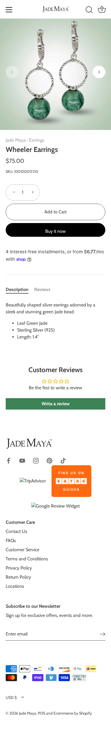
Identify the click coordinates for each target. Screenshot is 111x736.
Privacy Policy (19, 568)
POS (41, 713)
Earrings (36, 140)
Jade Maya (16, 140)
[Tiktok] (63, 460)
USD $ (11, 697)
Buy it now (55, 231)
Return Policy (18, 577)
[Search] (89, 10)
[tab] (20, 289)
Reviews (42, 289)
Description (17, 289)
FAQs (11, 540)
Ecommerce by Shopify (73, 713)
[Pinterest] (49, 460)
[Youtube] (22, 460)
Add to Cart (55, 211)
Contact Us (16, 531)
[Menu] (9, 9)
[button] (12, 72)
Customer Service (22, 549)
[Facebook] (8, 460)
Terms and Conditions (27, 558)
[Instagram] (36, 460)
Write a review (56, 403)
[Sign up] (102, 634)
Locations (15, 586)
